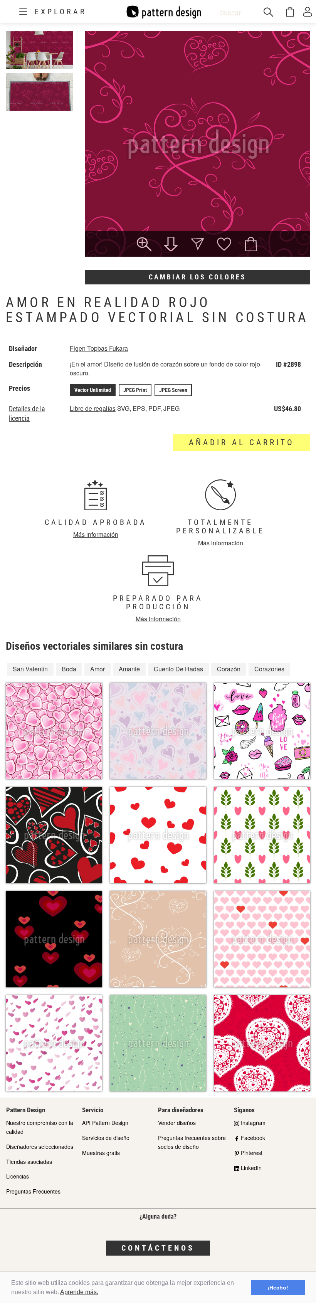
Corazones (269, 668)
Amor (97, 668)
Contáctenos (158, 1248)
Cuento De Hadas (178, 668)
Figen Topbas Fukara (99, 348)
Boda (69, 668)
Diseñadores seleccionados (39, 1146)
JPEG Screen (173, 390)
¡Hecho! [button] (277, 1288)
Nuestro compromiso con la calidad (39, 1127)
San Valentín (30, 668)
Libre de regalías (93, 408)
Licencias (17, 1176)
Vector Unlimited (92, 390)
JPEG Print (135, 390)
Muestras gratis (101, 1153)
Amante (129, 668)
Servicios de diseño (105, 1138)
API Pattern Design (105, 1122)
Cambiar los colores (197, 277)
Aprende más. (79, 1292)
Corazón (228, 668)
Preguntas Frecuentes (33, 1191)
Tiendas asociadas (29, 1161)
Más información (95, 534)
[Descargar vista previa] (171, 245)
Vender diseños (177, 1122)
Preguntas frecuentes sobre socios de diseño (192, 1142)
